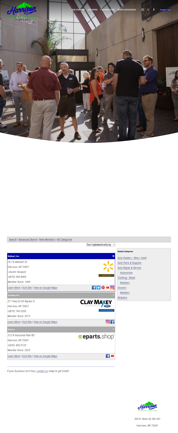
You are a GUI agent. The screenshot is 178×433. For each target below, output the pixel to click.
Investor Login (165, 10)
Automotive (126, 272)
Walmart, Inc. (14, 256)
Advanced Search (28, 239)
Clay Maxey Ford (13, 295)
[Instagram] (142, 9)
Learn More (14, 287)
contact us (42, 371)
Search (13, 239)
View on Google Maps (46, 287)
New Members (47, 239)
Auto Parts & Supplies (130, 262)
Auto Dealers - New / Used (132, 258)
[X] (148, 9)
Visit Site (27, 287)
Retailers (125, 282)
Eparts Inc (11, 329)
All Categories (64, 239)
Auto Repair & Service (129, 267)
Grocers (122, 287)
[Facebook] (153, 9)
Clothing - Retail (126, 277)
